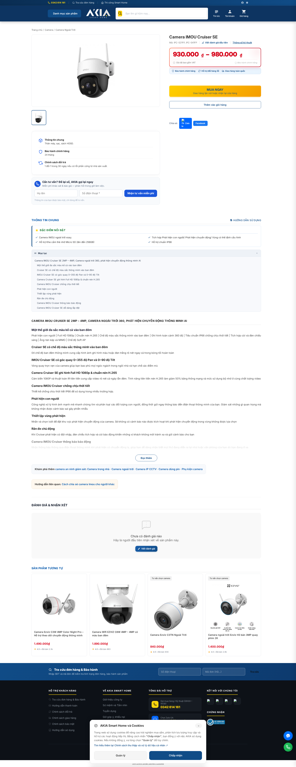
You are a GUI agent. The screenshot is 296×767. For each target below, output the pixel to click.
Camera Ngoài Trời (65, 29)
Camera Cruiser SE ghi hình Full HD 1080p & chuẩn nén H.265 (68, 279)
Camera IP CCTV (146, 469)
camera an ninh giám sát (70, 469)
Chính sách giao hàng (64, 717)
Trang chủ (37, 29)
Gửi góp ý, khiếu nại (114, 716)
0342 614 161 (58, 2)
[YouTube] (219, 701)
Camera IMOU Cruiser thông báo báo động (59, 303)
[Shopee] (237, 701)
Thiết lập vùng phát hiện (49, 293)
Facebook (200, 123)
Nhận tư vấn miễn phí (140, 193)
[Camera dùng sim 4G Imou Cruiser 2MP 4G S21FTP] (96, 71)
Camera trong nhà (98, 469)
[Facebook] (210, 701)
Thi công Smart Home (115, 2)
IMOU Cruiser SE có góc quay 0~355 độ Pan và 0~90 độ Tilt (68, 274)
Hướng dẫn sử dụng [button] (247, 220)
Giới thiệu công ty (112, 699)
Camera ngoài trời (123, 469)
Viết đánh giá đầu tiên (216, 42)
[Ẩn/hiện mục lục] (256, 253)
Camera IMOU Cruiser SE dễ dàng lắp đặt (58, 308)
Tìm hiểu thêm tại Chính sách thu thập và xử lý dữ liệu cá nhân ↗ (131, 745)
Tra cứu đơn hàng (85, 2)
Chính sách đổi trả (62, 711)
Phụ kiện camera (192, 469)
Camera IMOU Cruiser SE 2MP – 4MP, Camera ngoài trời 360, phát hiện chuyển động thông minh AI (88, 260)
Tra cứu (254, 671)
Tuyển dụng (109, 711)
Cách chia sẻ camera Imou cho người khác (88, 484)
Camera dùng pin (169, 469)
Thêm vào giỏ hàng (215, 104)
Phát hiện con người (47, 289)
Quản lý (120, 755)
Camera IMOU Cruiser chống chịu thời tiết (58, 284)
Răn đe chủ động (45, 298)
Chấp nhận (175, 755)
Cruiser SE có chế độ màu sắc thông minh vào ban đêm (65, 270)
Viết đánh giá (148, 548)
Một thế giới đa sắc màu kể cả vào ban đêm (59, 265)
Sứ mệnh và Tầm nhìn (115, 705)
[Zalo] (228, 701)
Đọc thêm (146, 457)
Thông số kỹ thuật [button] (242, 42)
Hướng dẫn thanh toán (64, 705)
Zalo (187, 123)
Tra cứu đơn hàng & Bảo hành (68, 699)
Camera (49, 29)
